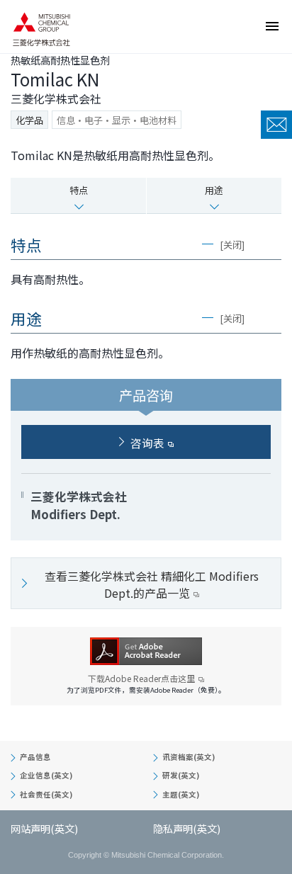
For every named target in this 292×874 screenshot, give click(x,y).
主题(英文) (180, 794)
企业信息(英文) (46, 775)
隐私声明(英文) (186, 828)
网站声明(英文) (44, 828)
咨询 (276, 124)
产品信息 (35, 756)
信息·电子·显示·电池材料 (116, 120)
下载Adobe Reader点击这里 (141, 678)
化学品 (29, 120)
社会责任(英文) (46, 794)
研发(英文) (180, 775)
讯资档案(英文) (188, 756)
